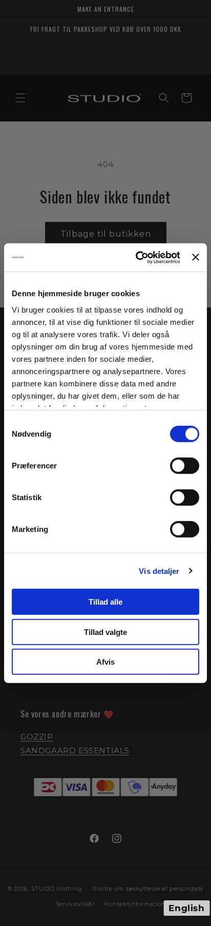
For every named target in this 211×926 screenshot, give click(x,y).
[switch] (184, 466)
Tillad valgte (105, 631)
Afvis (105, 661)
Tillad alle (105, 602)
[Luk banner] (195, 257)
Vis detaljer (159, 570)
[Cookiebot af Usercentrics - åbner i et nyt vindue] (136, 257)
